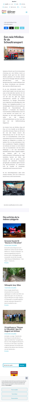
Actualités (14, 245)
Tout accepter (14, 389)
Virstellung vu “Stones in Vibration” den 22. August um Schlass (13, 329)
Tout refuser (14, 394)
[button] (26, 378)
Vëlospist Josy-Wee (12, 285)
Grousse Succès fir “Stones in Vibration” (13, 242)
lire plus (6, 262)
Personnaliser (14, 398)
